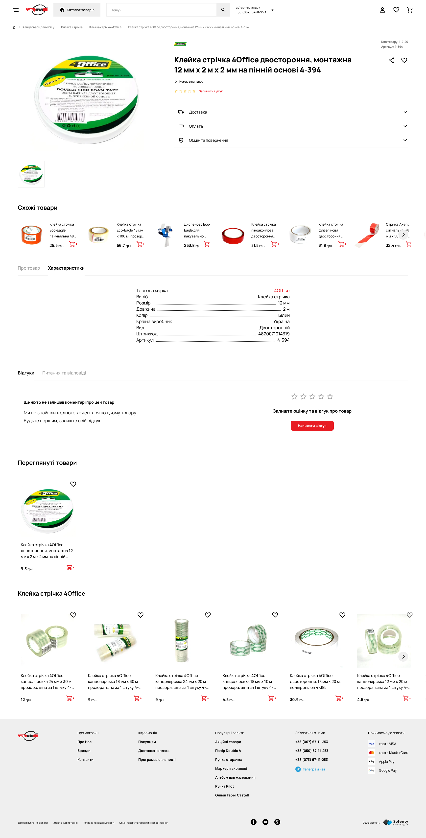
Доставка (198, 112)
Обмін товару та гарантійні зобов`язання (143, 822)
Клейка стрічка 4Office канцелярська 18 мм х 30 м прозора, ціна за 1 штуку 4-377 (113, 684)
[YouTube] (265, 822)
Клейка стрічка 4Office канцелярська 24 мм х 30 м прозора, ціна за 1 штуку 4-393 (46, 684)
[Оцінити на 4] (321, 396)
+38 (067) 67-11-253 (251, 12)
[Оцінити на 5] (330, 396)
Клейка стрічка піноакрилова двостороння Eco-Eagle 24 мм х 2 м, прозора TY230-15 (264, 239)
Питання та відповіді (64, 373)
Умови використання (65, 822)
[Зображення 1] (31, 174)
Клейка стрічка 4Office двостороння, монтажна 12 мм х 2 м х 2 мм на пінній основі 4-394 (47, 553)
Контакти (85, 760)
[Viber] (277, 822)
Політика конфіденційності (98, 822)
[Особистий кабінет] (382, 10)
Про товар (29, 268)
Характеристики (66, 268)
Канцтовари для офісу (38, 27)
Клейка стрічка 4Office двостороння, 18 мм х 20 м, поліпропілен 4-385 (315, 681)
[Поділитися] (391, 60)
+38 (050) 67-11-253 (311, 751)
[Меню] (16, 10)
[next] (403, 235)
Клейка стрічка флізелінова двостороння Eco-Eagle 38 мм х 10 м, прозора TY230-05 (332, 239)
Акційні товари (228, 742)
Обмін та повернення (208, 140)
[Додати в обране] (404, 60)
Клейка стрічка (72, 27)
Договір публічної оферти (33, 822)
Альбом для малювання (235, 777)
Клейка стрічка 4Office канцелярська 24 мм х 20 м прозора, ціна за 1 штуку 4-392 (180, 684)
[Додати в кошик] (73, 244)
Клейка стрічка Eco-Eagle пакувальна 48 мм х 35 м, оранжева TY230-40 (61, 239)
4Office (282, 290)
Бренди (84, 751)
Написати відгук (312, 425)
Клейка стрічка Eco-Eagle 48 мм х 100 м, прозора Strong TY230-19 (130, 233)
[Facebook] (254, 822)
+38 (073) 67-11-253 (311, 760)
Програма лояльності (157, 760)
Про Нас (84, 742)
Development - (372, 822)
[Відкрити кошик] (410, 10)
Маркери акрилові (231, 768)
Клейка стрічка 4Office (105, 27)
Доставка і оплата (153, 751)
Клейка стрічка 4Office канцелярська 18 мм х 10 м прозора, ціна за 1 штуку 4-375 (248, 684)
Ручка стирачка (228, 760)
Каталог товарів (81, 9)
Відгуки (26, 373)
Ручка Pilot (224, 786)
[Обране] (396, 10)
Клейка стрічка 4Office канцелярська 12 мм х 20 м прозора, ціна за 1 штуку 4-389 (382, 684)
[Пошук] (223, 10)
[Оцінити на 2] (303, 396)
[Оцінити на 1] (294, 396)
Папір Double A (228, 751)
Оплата (196, 126)
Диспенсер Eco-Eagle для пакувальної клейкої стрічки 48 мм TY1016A (197, 236)
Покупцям (147, 742)
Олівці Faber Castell (232, 795)
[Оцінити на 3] (312, 396)
